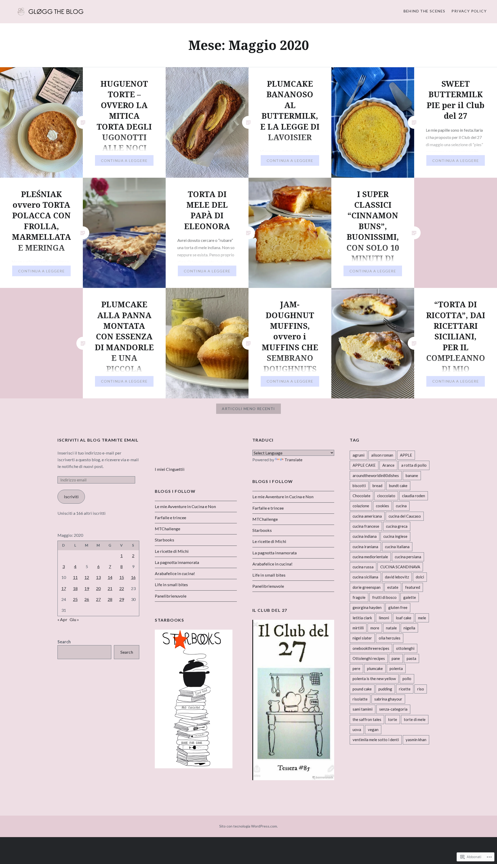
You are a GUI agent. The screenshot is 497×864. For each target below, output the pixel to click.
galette (409, 597)
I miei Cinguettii (170, 469)
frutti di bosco (384, 597)
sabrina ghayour (388, 699)
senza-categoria (393, 709)
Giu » (74, 619)
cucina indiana (365, 536)
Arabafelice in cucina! (272, 563)
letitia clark (362, 617)
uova (357, 729)
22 (121, 588)
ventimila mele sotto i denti (376, 739)
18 (75, 588)
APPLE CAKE (364, 465)
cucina (401, 505)
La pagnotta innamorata (274, 552)
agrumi (358, 455)
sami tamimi (362, 709)
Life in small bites (269, 574)
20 (98, 588)
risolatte (360, 699)
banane (412, 475)
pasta (411, 658)
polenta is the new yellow (374, 678)
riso (420, 689)
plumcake (375, 668)
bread (377, 485)
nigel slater (362, 638)
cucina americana (367, 516)
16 (133, 577)
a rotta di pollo (414, 465)
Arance (388, 465)
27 (98, 599)
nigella (409, 627)
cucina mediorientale (370, 556)
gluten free (397, 607)
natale (391, 627)
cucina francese (366, 526)
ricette (405, 689)
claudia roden (413, 495)
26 (86, 599)
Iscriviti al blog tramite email (98, 439)
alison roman (382, 455)
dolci (420, 577)
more (374, 627)
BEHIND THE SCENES (424, 11)
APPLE (406, 455)
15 (121, 577)
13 (98, 577)
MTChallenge (265, 519)
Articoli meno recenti (248, 408)
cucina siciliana (365, 577)
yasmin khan (416, 739)
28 (110, 599)
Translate (293, 459)
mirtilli (358, 627)
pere (356, 668)
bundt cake (398, 485)
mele (422, 617)
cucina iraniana (365, 546)
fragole (359, 597)
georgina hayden (367, 607)
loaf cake (403, 617)
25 (75, 599)
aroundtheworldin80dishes (376, 475)
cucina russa (363, 566)
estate (392, 587)
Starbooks (262, 530)
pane (396, 658)
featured (412, 587)
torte (392, 719)
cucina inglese (395, 536)
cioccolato (386, 495)
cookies (382, 505)
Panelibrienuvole (268, 586)
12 (86, 577)
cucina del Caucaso (405, 516)
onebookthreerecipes (371, 648)
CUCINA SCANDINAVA (400, 566)
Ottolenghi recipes (369, 658)
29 (121, 599)
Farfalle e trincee (268, 507)
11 (75, 577)
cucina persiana (408, 556)
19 (86, 588)
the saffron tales (367, 719)
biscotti (359, 485)
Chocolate (361, 495)
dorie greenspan (367, 587)
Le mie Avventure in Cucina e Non (282, 496)
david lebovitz (397, 577)
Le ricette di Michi (269, 541)
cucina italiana (397, 546)
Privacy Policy (469, 11)
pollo (407, 678)
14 (110, 577)
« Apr (62, 619)
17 (63, 588)
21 (110, 588)
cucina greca (396, 526)
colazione (361, 505)
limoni (384, 617)
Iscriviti (71, 496)
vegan (373, 729)
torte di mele (415, 719)
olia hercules (389, 638)
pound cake (362, 689)
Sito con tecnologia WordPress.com (248, 826)
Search (64, 641)
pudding (385, 689)
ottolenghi (405, 648)
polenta (396, 668)
